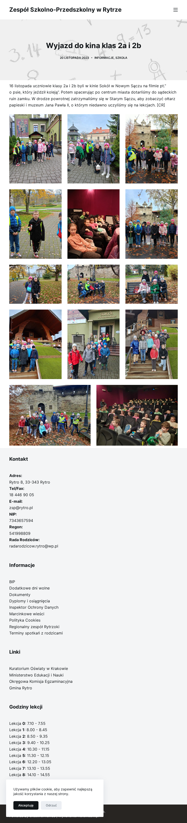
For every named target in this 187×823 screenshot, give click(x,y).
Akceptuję (26, 805)
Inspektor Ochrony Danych (33, 607)
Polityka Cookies (24, 620)
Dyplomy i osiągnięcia (29, 600)
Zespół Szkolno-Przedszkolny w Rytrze (65, 9)
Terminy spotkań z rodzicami (36, 633)
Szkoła (121, 58)
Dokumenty (19, 594)
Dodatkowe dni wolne (29, 588)
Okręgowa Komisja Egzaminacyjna (41, 681)
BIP (12, 581)
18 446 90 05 (21, 494)
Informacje (104, 58)
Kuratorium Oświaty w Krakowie (38, 668)
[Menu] (175, 10)
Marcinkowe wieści (26, 613)
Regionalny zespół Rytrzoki (34, 626)
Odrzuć (51, 805)
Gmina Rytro (20, 687)
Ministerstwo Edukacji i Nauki (36, 675)
